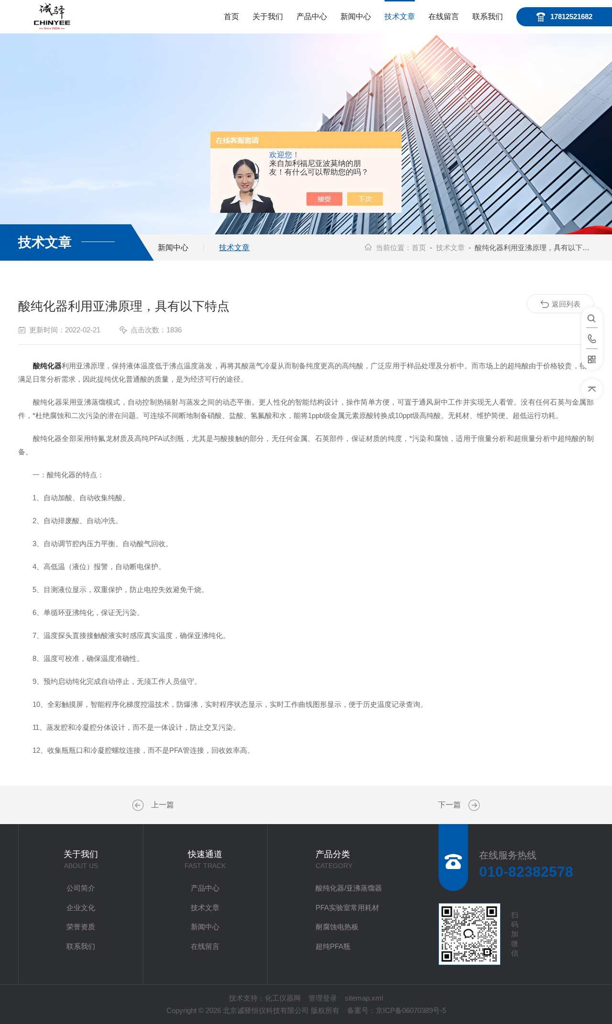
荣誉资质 (80, 927)
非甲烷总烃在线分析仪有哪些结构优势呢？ (473, 805)
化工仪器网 (283, 998)
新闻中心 (355, 16)
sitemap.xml (364, 998)
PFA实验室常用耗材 (347, 907)
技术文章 (399, 16)
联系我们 (487, 16)
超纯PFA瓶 (333, 946)
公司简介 (80, 888)
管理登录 (322, 998)
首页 (231, 16)
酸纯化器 (47, 366)
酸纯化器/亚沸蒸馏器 (349, 888)
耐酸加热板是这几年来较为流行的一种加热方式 (139, 805)
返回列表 (566, 304)
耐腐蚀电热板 (337, 927)
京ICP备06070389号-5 (411, 1010)
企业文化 (80, 907)
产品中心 (311, 16)
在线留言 (443, 16)
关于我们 (267, 16)
